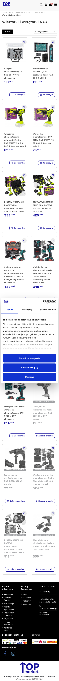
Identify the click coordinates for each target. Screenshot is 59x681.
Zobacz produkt (45, 436)
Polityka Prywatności (9, 608)
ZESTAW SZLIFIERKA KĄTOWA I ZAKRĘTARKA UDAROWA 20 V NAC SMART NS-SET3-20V (14, 546)
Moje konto (8, 619)
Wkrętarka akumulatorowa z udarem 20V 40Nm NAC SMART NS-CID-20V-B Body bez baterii (15, 140)
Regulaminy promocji (9, 614)
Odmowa (29, 377)
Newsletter (27, 604)
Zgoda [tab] (10, 309)
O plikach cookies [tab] (47, 309)
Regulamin (8, 594)
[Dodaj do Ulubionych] (24, 42)
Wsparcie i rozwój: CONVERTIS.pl (29, 679)
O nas (25, 594)
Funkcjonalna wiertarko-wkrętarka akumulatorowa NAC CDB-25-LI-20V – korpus (42, 413)
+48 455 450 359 (48, 600)
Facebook (27, 598)
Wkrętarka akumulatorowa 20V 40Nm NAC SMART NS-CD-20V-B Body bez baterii (44, 140)
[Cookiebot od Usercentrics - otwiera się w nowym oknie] (43, 302)
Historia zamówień (8, 623)
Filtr (8, 32)
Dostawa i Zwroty (8, 599)
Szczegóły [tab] (27, 309)
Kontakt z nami (8, 629)
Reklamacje (9, 604)
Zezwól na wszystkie (29, 358)
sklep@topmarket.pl (48, 608)
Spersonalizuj (28, 367)
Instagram (27, 601)
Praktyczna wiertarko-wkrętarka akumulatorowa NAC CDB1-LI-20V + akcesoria (14, 413)
